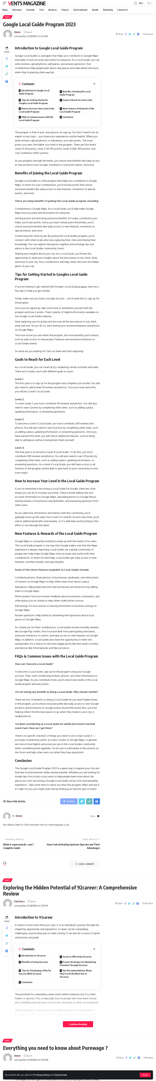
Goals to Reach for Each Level (77, 100)
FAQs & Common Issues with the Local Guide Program (36, 119)
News (7, 17)
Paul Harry (19, 901)
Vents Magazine (27, 3)
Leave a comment (86, 864)
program (83, 287)
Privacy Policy (43, 1075)
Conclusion (68, 117)
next (47, 72)
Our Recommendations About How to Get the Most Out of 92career (76, 973)
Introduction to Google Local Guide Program (34, 92)
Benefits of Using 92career (35, 962)
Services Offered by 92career (77, 956)
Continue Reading (78, 1024)
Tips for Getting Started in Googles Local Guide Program (33, 102)
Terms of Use (60, 1075)
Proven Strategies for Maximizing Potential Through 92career (78, 963)
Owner (17, 32)
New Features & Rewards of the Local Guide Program (77, 110)
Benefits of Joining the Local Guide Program (75, 93)
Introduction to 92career (33, 955)
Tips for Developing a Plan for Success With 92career (35, 972)
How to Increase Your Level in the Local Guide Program (36, 110)
